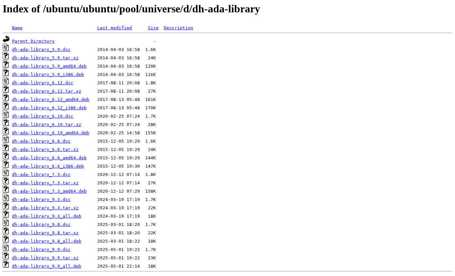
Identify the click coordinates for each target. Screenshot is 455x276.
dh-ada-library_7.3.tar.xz (45, 182)
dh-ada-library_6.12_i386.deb (49, 107)
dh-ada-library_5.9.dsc (41, 49)
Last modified (114, 27)
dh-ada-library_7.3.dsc (41, 174)
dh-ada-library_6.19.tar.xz (46, 124)
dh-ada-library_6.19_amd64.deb (50, 132)
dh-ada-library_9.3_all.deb (46, 216)
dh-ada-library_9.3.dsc (41, 199)
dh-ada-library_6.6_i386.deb (48, 166)
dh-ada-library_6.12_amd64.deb (50, 99)
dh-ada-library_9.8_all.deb (46, 241)
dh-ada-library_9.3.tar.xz (45, 207)
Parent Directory (33, 41)
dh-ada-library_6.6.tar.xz (45, 149)
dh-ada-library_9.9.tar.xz (45, 257)
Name (17, 27)
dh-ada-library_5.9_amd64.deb (49, 66)
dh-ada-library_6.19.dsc (42, 116)
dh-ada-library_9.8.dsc (41, 224)
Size (153, 27)
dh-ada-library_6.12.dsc (42, 82)
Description (178, 27)
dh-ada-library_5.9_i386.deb (48, 74)
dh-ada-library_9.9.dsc (41, 249)
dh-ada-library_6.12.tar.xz (46, 91)
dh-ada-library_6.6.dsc (41, 141)
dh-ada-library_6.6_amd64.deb (49, 157)
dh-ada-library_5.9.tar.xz (45, 57)
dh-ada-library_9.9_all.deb (46, 266)
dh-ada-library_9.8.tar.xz (45, 232)
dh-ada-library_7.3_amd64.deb (49, 191)
